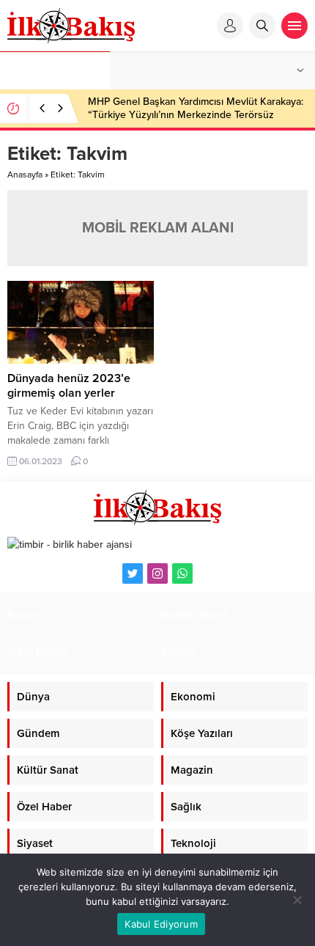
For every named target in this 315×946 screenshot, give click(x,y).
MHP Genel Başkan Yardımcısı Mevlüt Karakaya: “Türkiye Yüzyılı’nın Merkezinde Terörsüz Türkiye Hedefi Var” (195, 114)
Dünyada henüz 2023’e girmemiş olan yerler (68, 385)
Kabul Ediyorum (161, 924)
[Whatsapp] (182, 573)
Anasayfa (24, 174)
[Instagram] (157, 573)
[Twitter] (132, 573)
